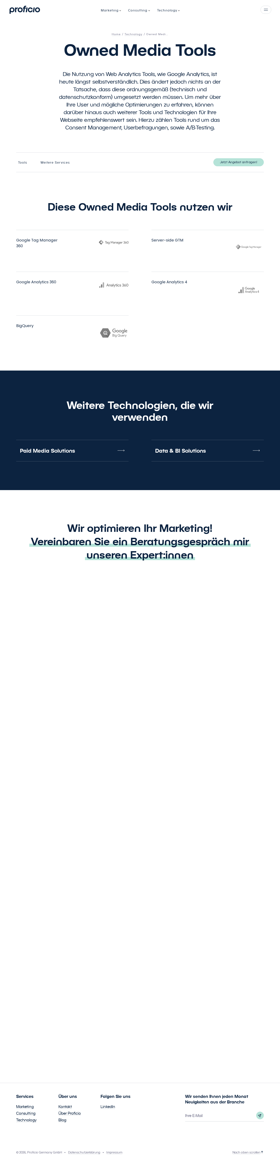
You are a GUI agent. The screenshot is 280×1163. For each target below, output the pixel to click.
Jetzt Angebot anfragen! (238, 162)
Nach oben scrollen (246, 1152)
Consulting (25, 1113)
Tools (22, 162)
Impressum (114, 1152)
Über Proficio (69, 1113)
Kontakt (65, 1106)
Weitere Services (55, 162)
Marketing (25, 1106)
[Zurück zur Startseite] (25, 10)
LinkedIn (108, 1106)
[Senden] (260, 1115)
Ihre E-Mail (194, 1115)
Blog (62, 1120)
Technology (26, 1120)
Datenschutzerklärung (84, 1152)
